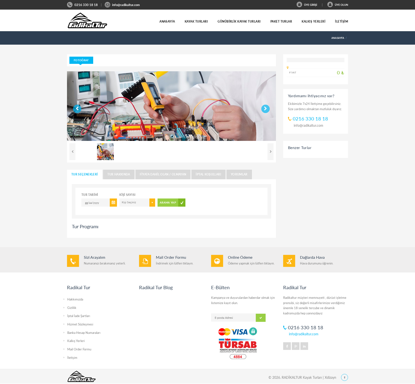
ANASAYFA (337, 37)
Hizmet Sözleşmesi (80, 324)
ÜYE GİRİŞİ (310, 4)
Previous (74, 107)
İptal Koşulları (208, 174)
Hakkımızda (75, 299)
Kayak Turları (196, 21)
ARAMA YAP (168, 202)
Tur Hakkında (118, 174)
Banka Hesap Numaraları (83, 333)
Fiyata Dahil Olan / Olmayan (163, 174)
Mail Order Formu (79, 349)
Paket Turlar (281, 21)
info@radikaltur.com (126, 5)
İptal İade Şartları (78, 316)
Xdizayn (330, 377)
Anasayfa (167, 21)
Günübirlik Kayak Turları (239, 21)
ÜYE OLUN (341, 4)
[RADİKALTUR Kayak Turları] (87, 20)
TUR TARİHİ (89, 195)
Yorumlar (239, 174)
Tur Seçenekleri (84, 174)
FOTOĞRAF (81, 60)
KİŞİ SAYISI (127, 195)
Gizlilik (71, 308)
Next (84, 107)
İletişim (341, 21)
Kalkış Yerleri (313, 21)
